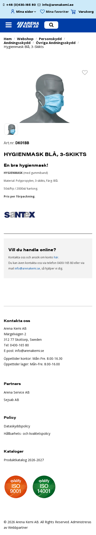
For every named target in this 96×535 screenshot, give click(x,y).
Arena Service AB (17, 392)
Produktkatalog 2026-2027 (24, 460)
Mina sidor (24, 11)
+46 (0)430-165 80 (21, 4)
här (56, 257)
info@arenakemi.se (57, 4)
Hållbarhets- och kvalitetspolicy (27, 433)
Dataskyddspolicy (17, 426)
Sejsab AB (11, 399)
